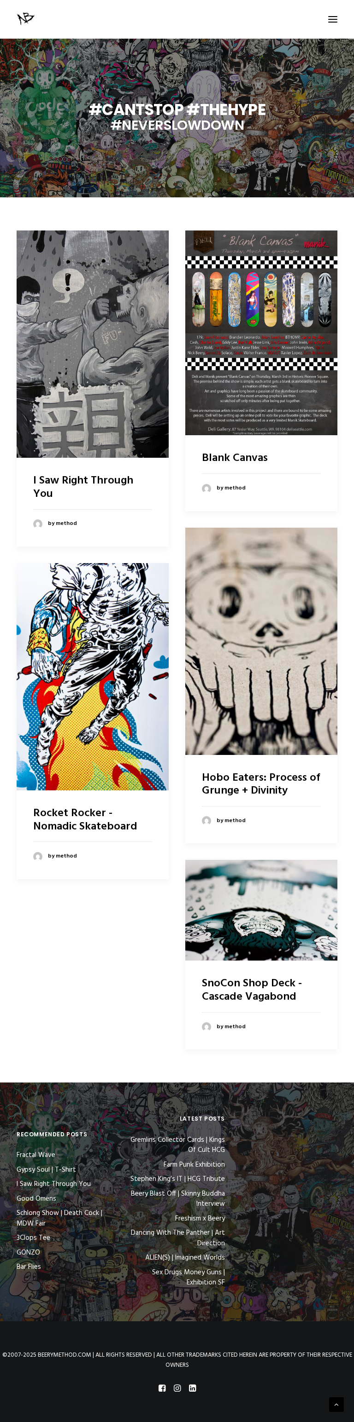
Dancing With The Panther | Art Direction (178, 1238)
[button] (333, 19)
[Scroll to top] (336, 1404)
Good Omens (36, 1198)
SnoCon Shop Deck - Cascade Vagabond (252, 990)
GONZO (28, 1252)
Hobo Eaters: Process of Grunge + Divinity (261, 784)
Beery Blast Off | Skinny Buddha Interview (178, 1199)
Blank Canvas (235, 458)
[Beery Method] (26, 19)
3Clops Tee (33, 1238)
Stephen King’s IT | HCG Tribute (177, 1179)
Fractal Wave (36, 1155)
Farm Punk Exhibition (194, 1165)
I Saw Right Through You (83, 487)
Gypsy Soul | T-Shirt (46, 1169)
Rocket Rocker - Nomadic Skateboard (85, 820)
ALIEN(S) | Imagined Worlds (185, 1258)
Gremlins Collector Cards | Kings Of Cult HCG (177, 1145)
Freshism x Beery (200, 1219)
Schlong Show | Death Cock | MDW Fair (59, 1218)
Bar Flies (29, 1266)
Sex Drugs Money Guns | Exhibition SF (188, 1277)
